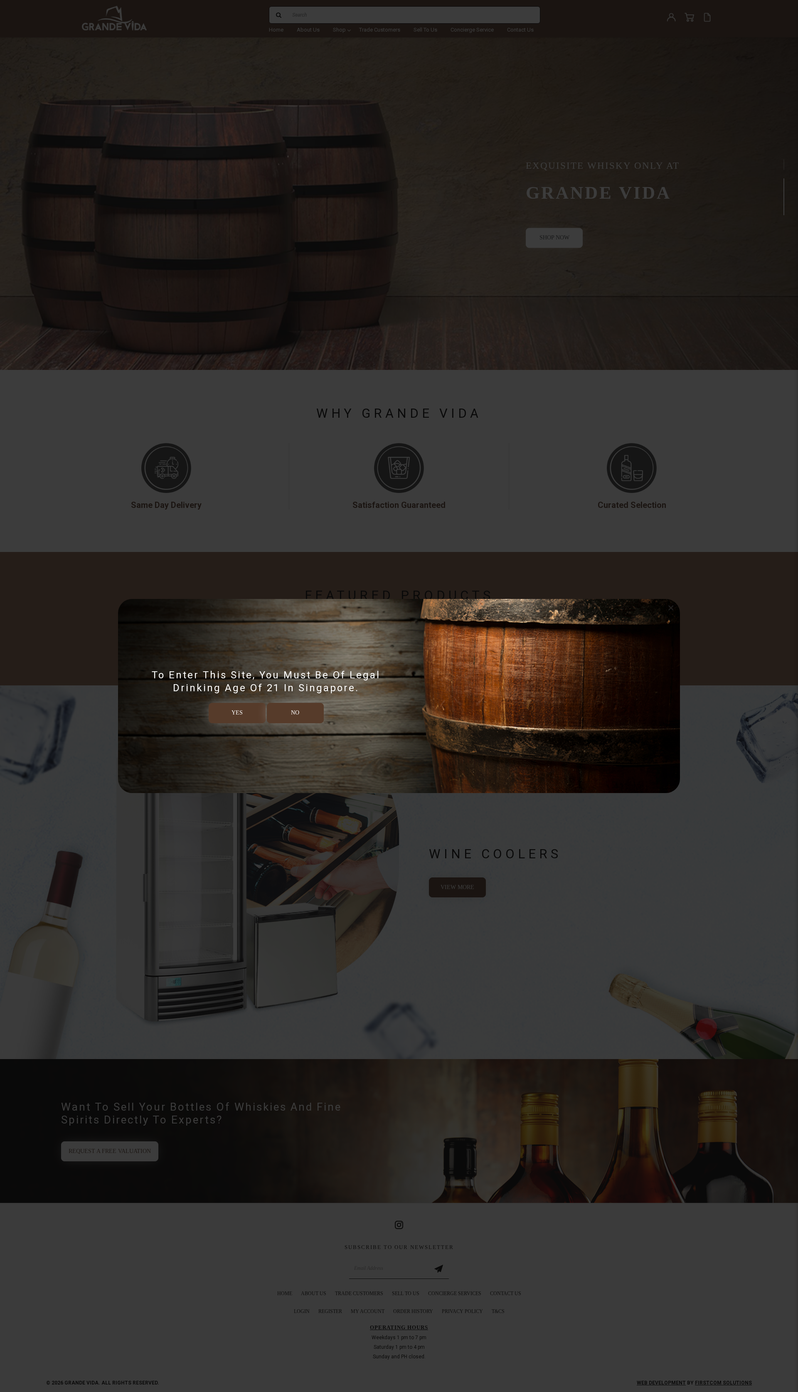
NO (295, 713)
